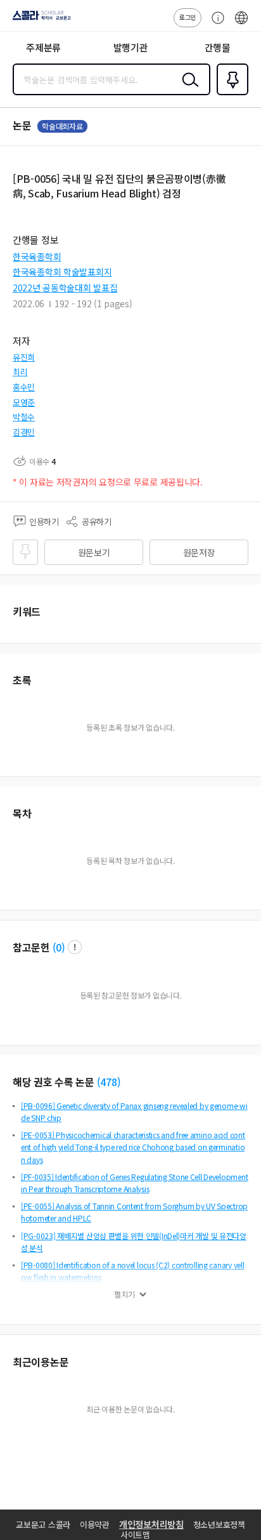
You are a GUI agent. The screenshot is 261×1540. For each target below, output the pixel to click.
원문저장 (199, 552)
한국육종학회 (37, 256)
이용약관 (95, 1524)
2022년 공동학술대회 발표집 (65, 287)
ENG (241, 24)
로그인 (187, 17)
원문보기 (94, 552)
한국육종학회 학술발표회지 (62, 271)
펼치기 (124, 1294)
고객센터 (215, 24)
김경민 (24, 432)
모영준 (24, 402)
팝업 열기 (75, 947)
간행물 (218, 47)
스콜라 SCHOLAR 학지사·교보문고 (39, 19)
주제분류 (43, 47)
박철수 (24, 417)
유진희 (24, 357)
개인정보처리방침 (151, 1524)
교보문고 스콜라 (43, 1524)
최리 (20, 372)
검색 (187, 89)
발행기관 (130, 47)
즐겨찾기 (230, 94)
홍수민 (24, 387)
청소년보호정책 (219, 1524)
